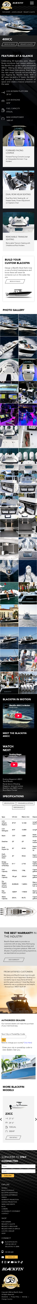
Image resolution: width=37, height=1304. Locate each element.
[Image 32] (27, 660)
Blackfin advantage (10, 1193)
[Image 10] (27, 414)
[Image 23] (9, 571)
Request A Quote (29, 12)
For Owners (6, 12)
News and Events (8, 1204)
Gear (3, 1233)
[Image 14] (27, 459)
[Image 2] (27, 325)
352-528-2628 (9, 1252)
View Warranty (14, 960)
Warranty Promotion (10, 1200)
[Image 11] (9, 437)
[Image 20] (27, 526)
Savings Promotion (9, 1202)
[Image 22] (27, 548)
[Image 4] (27, 347)
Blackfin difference (9, 1195)
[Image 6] (27, 370)
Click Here (28, 1043)
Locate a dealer (8, 1231)
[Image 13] (9, 459)
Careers (5, 1209)
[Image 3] (9, 347)
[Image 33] (9, 683)
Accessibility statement (11, 1211)
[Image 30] (27, 638)
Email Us (11, 1257)
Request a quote (8, 1224)
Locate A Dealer (17, 12)
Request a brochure (9, 1226)
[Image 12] (27, 437)
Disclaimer (5, 1297)
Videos (4, 1197)
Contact (5, 1213)
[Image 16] (27, 481)
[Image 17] (9, 504)
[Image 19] (9, 526)
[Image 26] (27, 593)
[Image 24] (27, 571)
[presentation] (1, 1119)
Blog (4, 1206)
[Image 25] (9, 593)
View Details (13, 1137)
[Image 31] (9, 660)
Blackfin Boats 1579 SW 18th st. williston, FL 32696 (12, 1244)
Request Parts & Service (11, 1229)
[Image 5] (9, 370)
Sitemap (24, 1297)
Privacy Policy (15, 1297)
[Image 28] (27, 615)
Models (4, 1188)
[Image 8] (27, 392)
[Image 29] (9, 638)
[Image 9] (9, 414)
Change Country (7, 1299)
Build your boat (8, 1190)
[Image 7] (9, 392)
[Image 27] (9, 615)
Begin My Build (9, 44)
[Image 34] (27, 683)
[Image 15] (9, 481)
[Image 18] (27, 504)
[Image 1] (9, 325)
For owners (6, 1222)
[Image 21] (9, 548)
